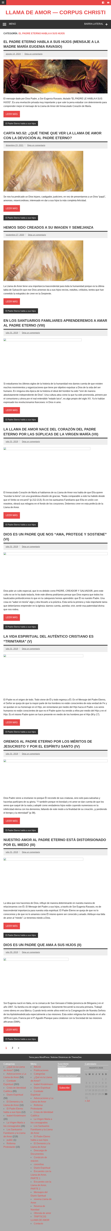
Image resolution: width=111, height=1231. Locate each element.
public (10, 1140)
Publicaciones (41, 1070)
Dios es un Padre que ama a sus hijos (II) (42, 945)
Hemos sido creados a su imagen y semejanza (48, 227)
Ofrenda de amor (42, 1213)
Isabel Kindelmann (16, 1115)
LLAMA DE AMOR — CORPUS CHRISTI (56, 12)
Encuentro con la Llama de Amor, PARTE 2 (41, 1185)
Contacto (38, 1223)
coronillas (39, 1164)
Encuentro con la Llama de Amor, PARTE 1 (41, 1174)
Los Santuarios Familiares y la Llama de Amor (14, 1133)
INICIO (37, 1067)
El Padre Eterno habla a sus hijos (20, 123)
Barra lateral (93, 24)
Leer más (12, 114)
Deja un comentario (33, 54)
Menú (12, 24)
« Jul (87, 1101)
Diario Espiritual (15, 1094)
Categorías (39, 1074)
